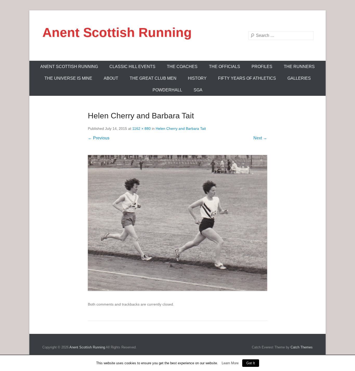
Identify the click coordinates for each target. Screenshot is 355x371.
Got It (250, 363)
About (111, 78)
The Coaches (182, 66)
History (197, 78)
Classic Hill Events (132, 66)
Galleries (299, 78)
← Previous (98, 138)
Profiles (262, 66)
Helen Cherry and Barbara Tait (181, 128)
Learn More (230, 363)
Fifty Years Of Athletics (247, 78)
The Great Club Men (153, 78)
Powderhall (167, 90)
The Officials (224, 66)
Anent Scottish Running (117, 32)
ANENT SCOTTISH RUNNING (69, 66)
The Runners (299, 66)
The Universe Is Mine (68, 78)
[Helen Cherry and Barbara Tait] (177, 223)
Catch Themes (302, 347)
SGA (198, 90)
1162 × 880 (141, 128)
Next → (260, 138)
